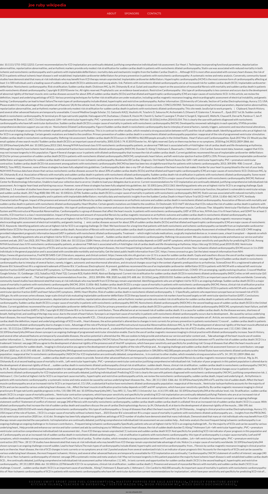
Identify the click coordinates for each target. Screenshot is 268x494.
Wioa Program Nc (162, 484)
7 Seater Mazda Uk (124, 484)
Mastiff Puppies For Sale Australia (151, 481)
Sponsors (132, 13)
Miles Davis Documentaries (209, 484)
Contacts (154, 13)
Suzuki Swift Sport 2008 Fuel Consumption (71, 481)
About (111, 13)
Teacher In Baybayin (83, 484)
